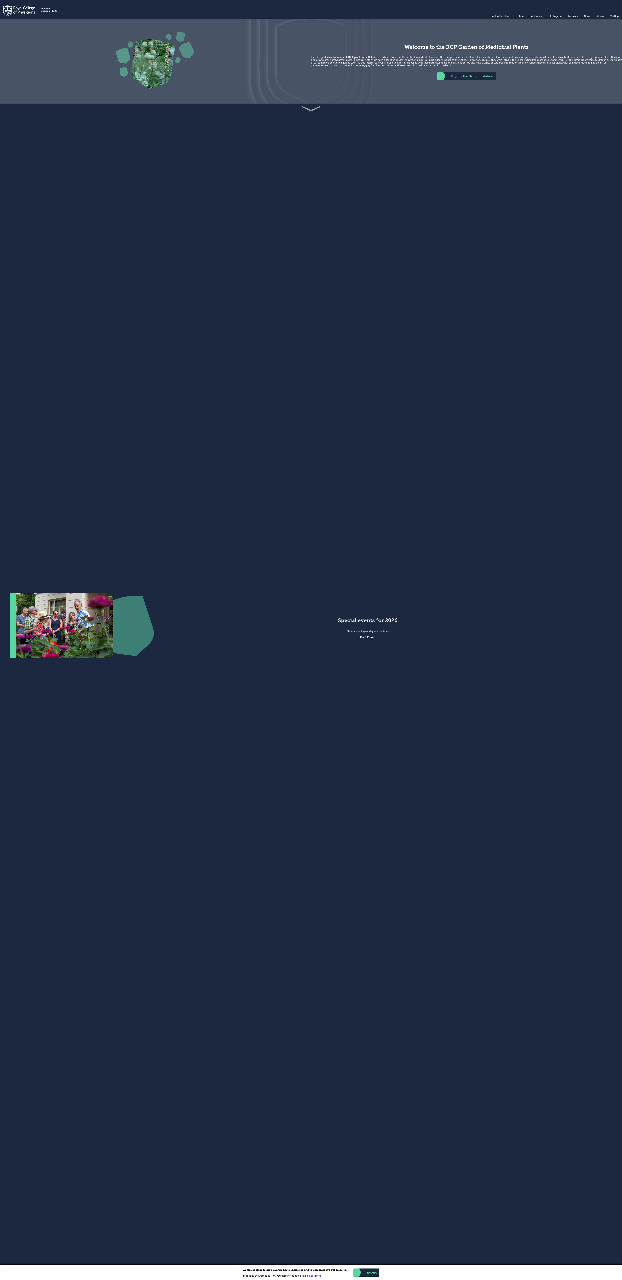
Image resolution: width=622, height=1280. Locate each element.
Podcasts (573, 16)
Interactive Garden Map (530, 16)
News (587, 16)
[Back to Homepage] (30, 15)
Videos (600, 16)
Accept (372, 1272)
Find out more (313, 1276)
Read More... (368, 637)
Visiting (614, 16)
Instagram (556, 16)
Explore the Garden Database (472, 76)
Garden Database (500, 16)
